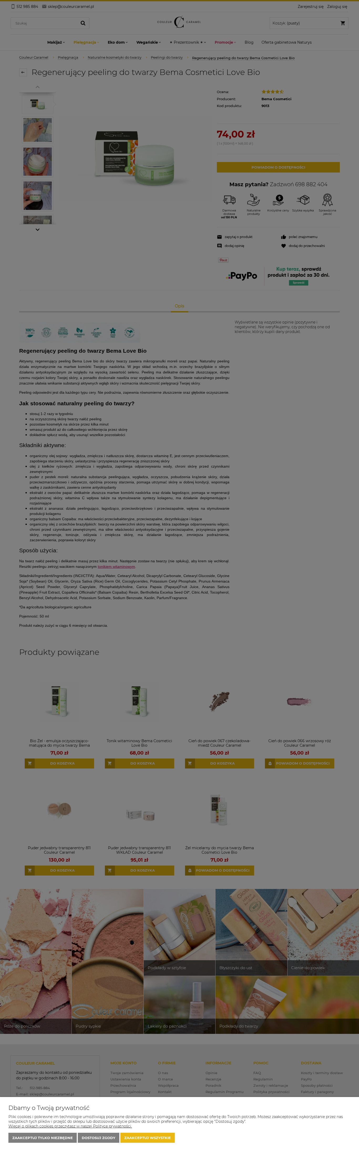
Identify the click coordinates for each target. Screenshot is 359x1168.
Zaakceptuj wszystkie (147, 1138)
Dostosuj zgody (98, 1138)
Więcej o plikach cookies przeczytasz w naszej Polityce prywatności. (70, 1126)
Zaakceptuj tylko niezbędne (42, 1138)
